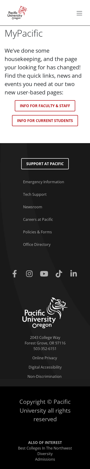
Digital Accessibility (45, 367)
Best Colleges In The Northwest (45, 448)
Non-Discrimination (44, 376)
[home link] (45, 312)
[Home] (16, 12)
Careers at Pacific (38, 219)
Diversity (45, 453)
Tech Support (35, 194)
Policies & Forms (37, 231)
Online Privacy (44, 357)
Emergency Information (43, 181)
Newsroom (32, 206)
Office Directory (37, 244)
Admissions (45, 459)
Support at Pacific (45, 163)
